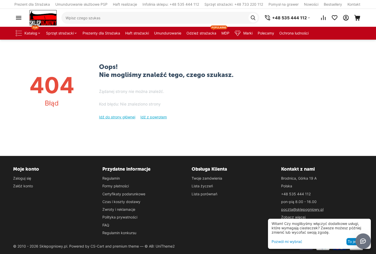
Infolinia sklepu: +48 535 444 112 (170, 4)
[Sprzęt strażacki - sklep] (43, 17)
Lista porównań (204, 194)
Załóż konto (23, 186)
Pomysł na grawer (283, 4)
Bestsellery (333, 4)
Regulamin (111, 178)
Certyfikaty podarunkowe (123, 194)
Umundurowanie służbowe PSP (81, 4)
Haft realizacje (125, 4)
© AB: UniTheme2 (160, 246)
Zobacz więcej (293, 217)
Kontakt (353, 4)
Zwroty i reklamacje (118, 209)
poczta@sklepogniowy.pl (302, 209)
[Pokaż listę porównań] (323, 17)
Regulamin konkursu (119, 233)
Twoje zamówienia (207, 178)
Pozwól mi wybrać (287, 241)
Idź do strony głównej (117, 117)
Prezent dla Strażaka (32, 4)
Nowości (311, 4)
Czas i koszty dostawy (121, 201)
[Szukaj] (253, 17)
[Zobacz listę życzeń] (334, 17)
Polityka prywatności (119, 217)
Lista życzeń (202, 186)
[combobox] (160, 17)
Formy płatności (115, 186)
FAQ (105, 225)
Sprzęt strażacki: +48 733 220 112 (233, 4)
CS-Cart (97, 246)
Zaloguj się (22, 178)
